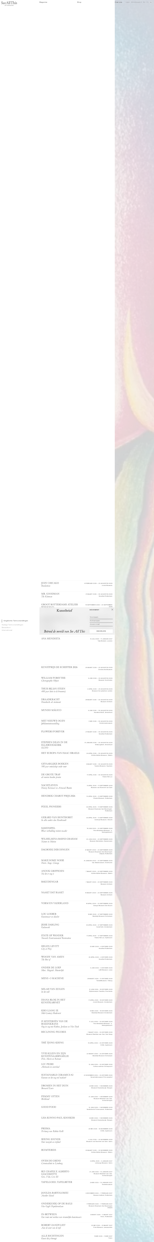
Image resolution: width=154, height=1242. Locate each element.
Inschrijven (101, 631)
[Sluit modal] (112, 609)
